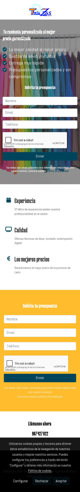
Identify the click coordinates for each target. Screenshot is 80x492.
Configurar (20, 481)
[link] (40, 9)
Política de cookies (39, 471)
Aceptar (61, 481)
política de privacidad (57, 171)
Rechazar (41, 481)
